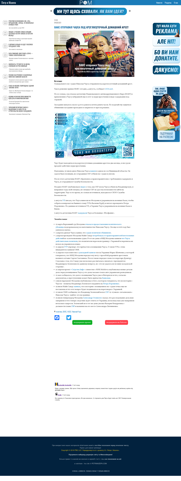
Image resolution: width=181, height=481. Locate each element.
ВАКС (65, 311)
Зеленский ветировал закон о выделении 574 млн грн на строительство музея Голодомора (20, 109)
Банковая (106, 278)
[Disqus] (94, 353)
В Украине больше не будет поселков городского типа (21, 45)
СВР (73, 306)
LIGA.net (109, 89)
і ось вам (111, 459)
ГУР (66, 247)
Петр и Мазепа (8, 3)
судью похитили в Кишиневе (98, 233)
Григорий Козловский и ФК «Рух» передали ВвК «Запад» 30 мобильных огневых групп (21, 23)
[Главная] (86, 3)
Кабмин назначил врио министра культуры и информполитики (20, 98)
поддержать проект (82, 322)
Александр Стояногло (92, 298)
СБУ (107, 292)
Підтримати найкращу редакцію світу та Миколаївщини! (90, 454)
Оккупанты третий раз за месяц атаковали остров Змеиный (19, 65)
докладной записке (87, 252)
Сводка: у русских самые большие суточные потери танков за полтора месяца (21, 34)
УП (63, 200)
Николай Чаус (76, 311)
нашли (93, 171)
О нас (176, 2)
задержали (82, 213)
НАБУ (69, 311)
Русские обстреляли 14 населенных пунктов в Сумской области (20, 76)
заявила (77, 286)
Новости (159, 2)
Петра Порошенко (111, 283)
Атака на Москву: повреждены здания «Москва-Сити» (21, 87)
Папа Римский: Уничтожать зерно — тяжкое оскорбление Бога (21, 54)
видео (83, 187)
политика (59, 311)
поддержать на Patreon (116, 322)
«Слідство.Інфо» (78, 269)
